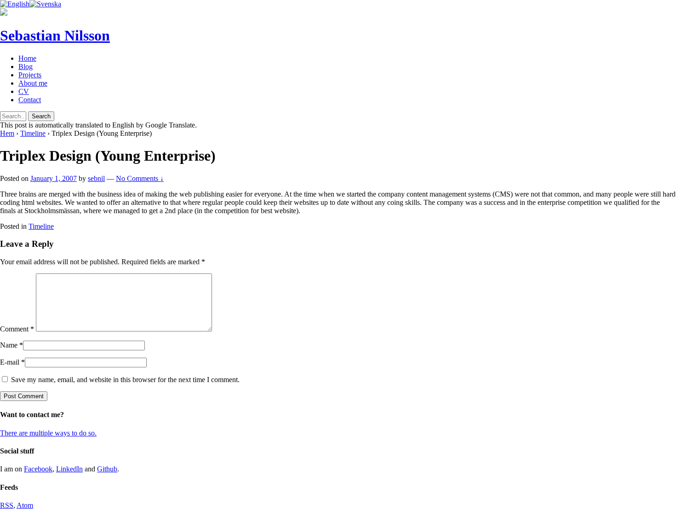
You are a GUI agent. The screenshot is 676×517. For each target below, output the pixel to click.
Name (8, 345)
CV (23, 91)
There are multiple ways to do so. (48, 433)
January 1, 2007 (53, 178)
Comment (17, 329)
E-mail (9, 362)
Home (27, 58)
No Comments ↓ (140, 178)
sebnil (96, 178)
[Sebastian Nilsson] (3, 13)
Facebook (38, 469)
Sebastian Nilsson (55, 35)
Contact (29, 100)
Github (107, 469)
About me (32, 83)
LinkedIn (69, 469)
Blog (25, 66)
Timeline (33, 133)
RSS (6, 505)
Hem (7, 133)
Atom (25, 505)
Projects (29, 75)
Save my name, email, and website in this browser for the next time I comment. (125, 379)
